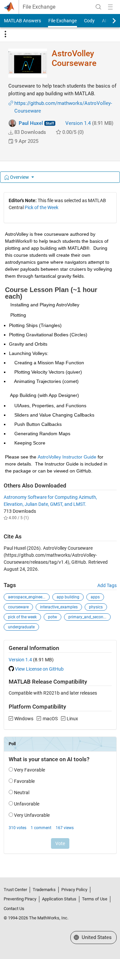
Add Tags (107, 585)
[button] (10, 132)
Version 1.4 (78, 123)
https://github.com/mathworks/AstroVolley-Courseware (63, 107)
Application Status (59, 898)
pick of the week (22, 617)
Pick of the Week (41, 207)
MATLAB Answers (22, 20)
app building (68, 597)
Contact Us (14, 908)
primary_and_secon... (87, 617)
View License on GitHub (39, 669)
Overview (19, 177)
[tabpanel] (60, 527)
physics (96, 607)
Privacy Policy (74, 889)
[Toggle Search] (98, 7)
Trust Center (15, 889)
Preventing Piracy (20, 898)
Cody (89, 20)
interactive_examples (59, 607)
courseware (18, 607)
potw (52, 617)
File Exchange (39, 7)
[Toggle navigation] (5, 34)
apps (95, 597)
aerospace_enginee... (26, 597)
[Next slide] (108, 20)
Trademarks (44, 889)
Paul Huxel (31, 123)
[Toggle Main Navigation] (110, 7)
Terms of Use (94, 898)
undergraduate (21, 627)
